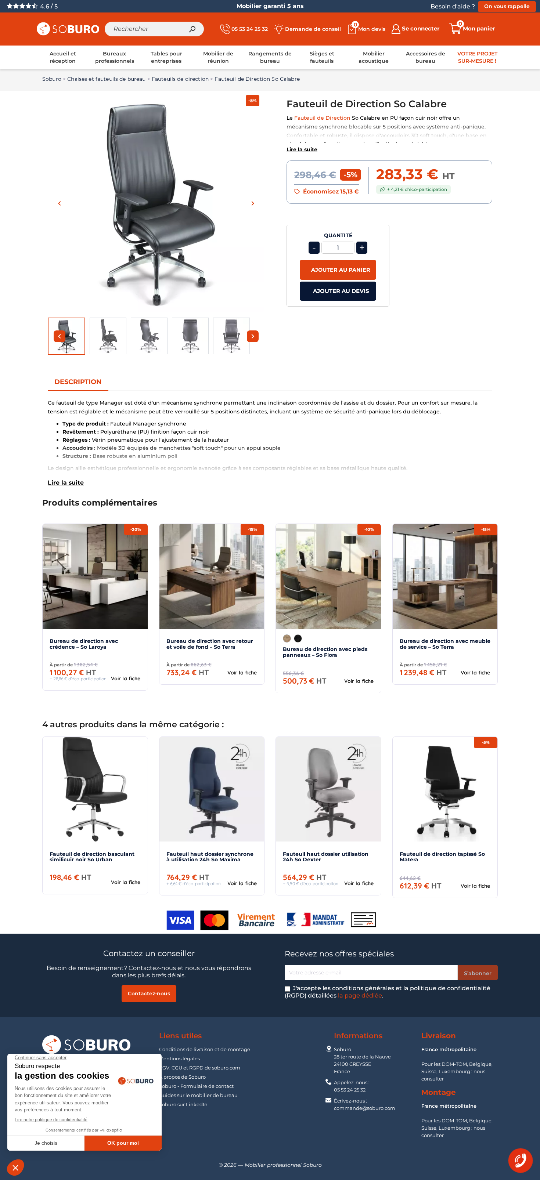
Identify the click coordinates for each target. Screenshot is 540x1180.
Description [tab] (78, 382)
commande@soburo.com (364, 1108)
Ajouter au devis (340, 290)
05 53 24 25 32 (350, 1090)
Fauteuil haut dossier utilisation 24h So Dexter (325, 857)
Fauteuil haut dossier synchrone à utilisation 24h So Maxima (209, 857)
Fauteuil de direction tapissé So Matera (442, 857)
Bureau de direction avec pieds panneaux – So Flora (325, 652)
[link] (63, 57)
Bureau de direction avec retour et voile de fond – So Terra (209, 644)
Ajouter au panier (340, 270)
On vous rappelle (507, 6)
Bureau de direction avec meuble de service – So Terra (445, 644)
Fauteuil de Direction (322, 118)
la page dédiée (360, 995)
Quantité (338, 235)
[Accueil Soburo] (68, 28)
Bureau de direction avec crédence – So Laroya (84, 644)
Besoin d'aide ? (453, 6)
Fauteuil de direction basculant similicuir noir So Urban (92, 857)
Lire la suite (302, 149)
